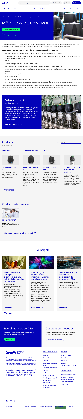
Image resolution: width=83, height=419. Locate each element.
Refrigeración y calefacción (47, 381)
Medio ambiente (48, 373)
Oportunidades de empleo (69, 366)
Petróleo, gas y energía (50, 378)
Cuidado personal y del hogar (50, 364)
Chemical (46, 358)
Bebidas (45, 355)
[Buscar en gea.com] (20, 3)
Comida (45, 360)
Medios (63, 363)
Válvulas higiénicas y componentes (25, 17)
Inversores (64, 360)
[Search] (59, 142)
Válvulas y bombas (7, 17)
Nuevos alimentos (48, 375)
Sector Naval (47, 387)
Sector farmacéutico (49, 385)
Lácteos (45, 370)
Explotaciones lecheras (50, 367)
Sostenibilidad (65, 358)
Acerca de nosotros (67, 355)
